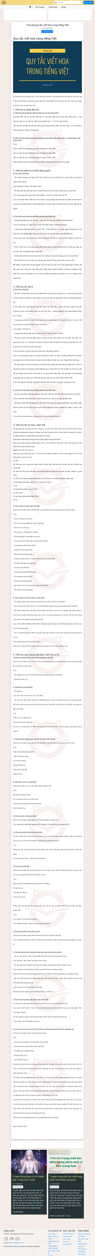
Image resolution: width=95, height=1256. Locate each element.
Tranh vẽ (66, 1241)
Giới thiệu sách (17, 1187)
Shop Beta (81, 1251)
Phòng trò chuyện (84, 1234)
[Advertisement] (25, 14)
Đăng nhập (88, 2)
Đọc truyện (39, 7)
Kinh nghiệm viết (47, 31)
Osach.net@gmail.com (16, 1243)
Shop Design (82, 1244)
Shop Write (82, 1254)
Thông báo (52, 7)
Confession (82, 1236)
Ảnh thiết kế (67, 1244)
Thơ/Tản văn (67, 1236)
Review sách (54, 1187)
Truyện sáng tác (68, 1234)
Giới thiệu (51, 1234)
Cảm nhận (66, 1239)
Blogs (63, 7)
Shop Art (81, 1246)
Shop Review (82, 1249)
